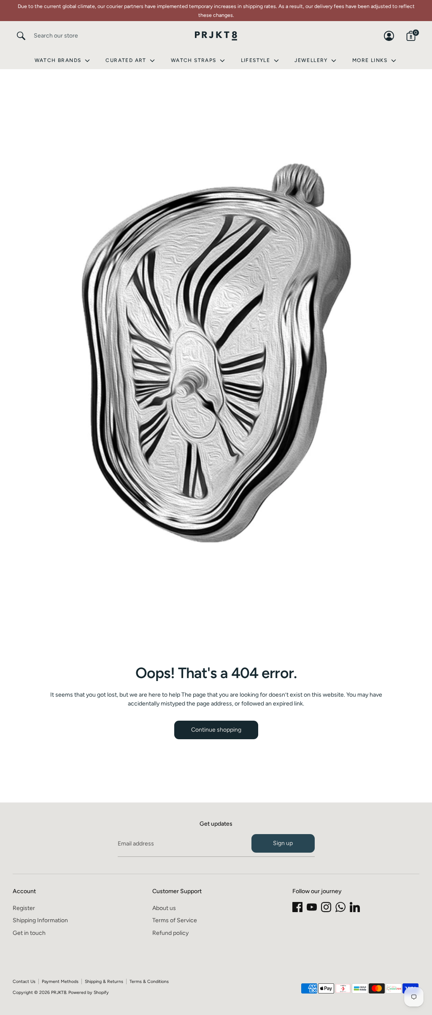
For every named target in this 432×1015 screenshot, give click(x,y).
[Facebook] (297, 907)
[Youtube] (312, 907)
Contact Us (24, 981)
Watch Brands (59, 60)
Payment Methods (60, 981)
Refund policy (170, 933)
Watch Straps (194, 60)
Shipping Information (40, 920)
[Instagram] (326, 907)
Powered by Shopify (88, 992)
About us (164, 908)
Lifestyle (256, 60)
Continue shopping (216, 729)
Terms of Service (174, 920)
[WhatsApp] (340, 907)
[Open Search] (21, 35)
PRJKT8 (58, 992)
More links (370, 60)
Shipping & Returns (104, 981)
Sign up (283, 843)
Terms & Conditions (149, 981)
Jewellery (311, 60)
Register (24, 908)
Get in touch (29, 933)
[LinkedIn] (355, 907)
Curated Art (126, 60)
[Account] (389, 35)
